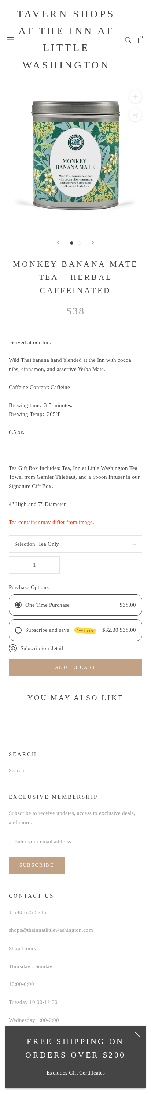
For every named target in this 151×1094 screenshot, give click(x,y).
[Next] (93, 242)
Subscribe (36, 865)
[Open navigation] (10, 40)
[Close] (137, 1034)
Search (16, 770)
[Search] (128, 39)
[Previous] (58, 242)
